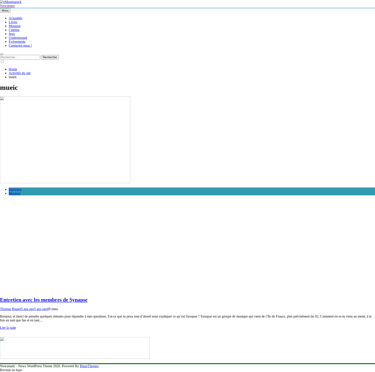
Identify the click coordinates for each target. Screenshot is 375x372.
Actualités (15, 18)
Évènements (17, 41)
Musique (15, 26)
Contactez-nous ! (20, 45)
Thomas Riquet (10, 309)
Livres (13, 22)
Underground (18, 38)
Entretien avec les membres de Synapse (43, 300)
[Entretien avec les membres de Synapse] (65, 182)
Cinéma (14, 30)
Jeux (12, 34)
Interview (15, 189)
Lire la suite (8, 327)
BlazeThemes (89, 366)
